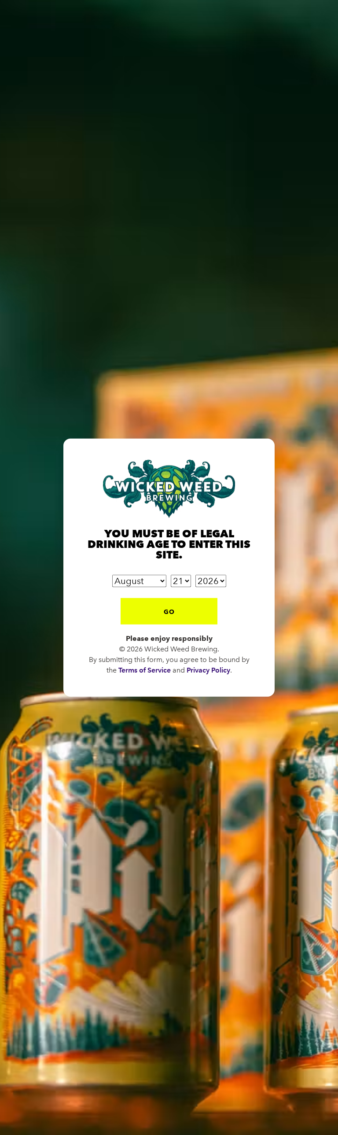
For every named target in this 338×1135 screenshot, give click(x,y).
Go (169, 611)
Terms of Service (144, 670)
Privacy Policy (208, 670)
